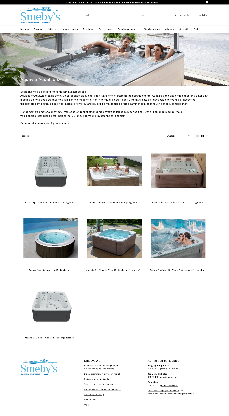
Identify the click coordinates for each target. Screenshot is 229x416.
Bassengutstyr (106, 29)
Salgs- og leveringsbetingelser (98, 384)
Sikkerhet (52, 29)
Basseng (24, 29)
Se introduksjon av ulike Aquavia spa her (45, 123)
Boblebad (38, 29)
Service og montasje (94, 394)
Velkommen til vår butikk (177, 29)
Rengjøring (88, 29)
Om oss (88, 405)
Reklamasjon (90, 400)
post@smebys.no (168, 377)
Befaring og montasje (128, 29)
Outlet (197, 29)
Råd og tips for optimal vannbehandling (102, 389)
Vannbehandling (70, 29)
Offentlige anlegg (152, 29)
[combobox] (115, 15)
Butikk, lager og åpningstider (97, 379)
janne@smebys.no (169, 369)
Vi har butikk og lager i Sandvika (163, 390)
